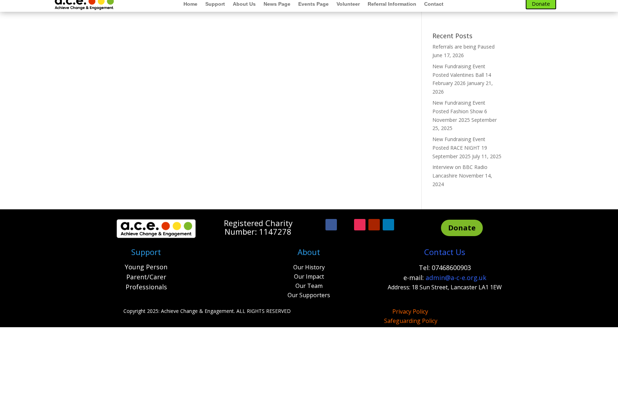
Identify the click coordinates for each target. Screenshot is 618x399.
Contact (433, 4)
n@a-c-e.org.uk (463, 277)
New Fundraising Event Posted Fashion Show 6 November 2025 (459, 111)
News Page (277, 4)
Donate (462, 228)
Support (215, 4)
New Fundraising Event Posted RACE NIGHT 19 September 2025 (459, 148)
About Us (244, 4)
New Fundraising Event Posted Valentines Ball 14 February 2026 (461, 75)
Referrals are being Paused (463, 46)
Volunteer (348, 4)
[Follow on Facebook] (331, 224)
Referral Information (392, 4)
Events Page (313, 4)
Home (190, 4)
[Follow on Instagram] (360, 224)
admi (433, 277)
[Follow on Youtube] (374, 224)
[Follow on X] (345, 224)
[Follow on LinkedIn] (388, 224)
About (309, 251)
